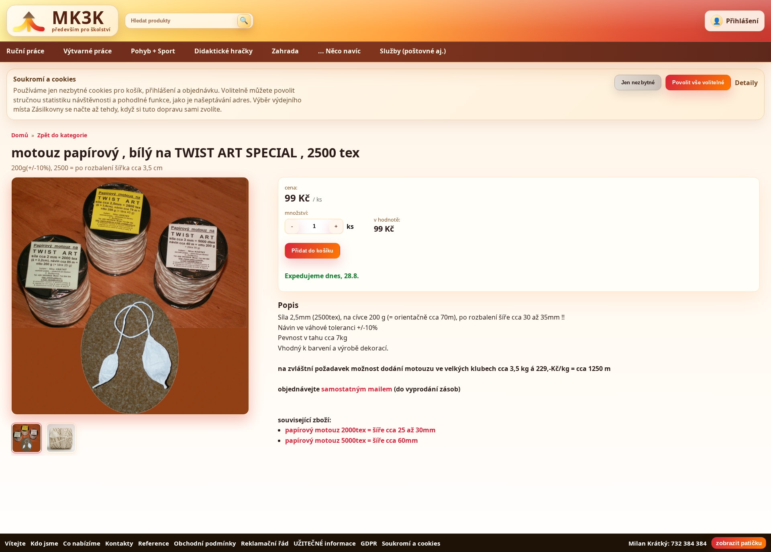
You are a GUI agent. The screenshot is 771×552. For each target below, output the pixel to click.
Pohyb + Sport (153, 51)
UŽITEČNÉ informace (325, 543)
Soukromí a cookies (411, 543)
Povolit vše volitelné (698, 82)
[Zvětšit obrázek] (130, 296)
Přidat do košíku (312, 251)
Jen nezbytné (638, 82)
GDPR (369, 543)
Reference (153, 543)
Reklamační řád (265, 543)
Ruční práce (25, 51)
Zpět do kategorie (62, 135)
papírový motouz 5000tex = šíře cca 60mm (351, 440)
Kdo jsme (44, 543)
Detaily (746, 82)
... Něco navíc (339, 51)
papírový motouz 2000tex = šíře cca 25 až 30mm (360, 430)
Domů (19, 135)
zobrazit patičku (739, 543)
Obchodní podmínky (205, 543)
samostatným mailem (356, 389)
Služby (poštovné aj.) (413, 51)
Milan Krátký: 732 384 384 (667, 543)
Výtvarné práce (87, 51)
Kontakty (119, 543)
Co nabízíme (81, 543)
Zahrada (285, 51)
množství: (296, 212)
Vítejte (15, 543)
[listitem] (26, 438)
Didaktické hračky (223, 51)
